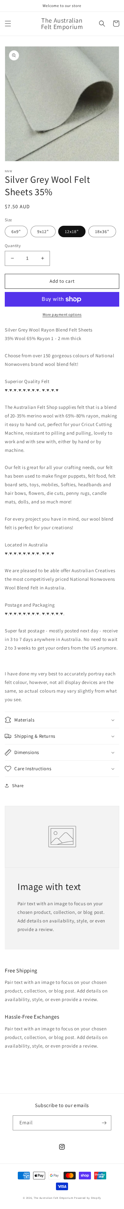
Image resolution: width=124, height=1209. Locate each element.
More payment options (62, 314)
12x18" (72, 231)
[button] (8, 24)
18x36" (102, 231)
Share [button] (18, 785)
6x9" (16, 231)
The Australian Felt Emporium (53, 1197)
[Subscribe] (104, 1122)
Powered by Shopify (87, 1197)
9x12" (43, 231)
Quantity (13, 245)
